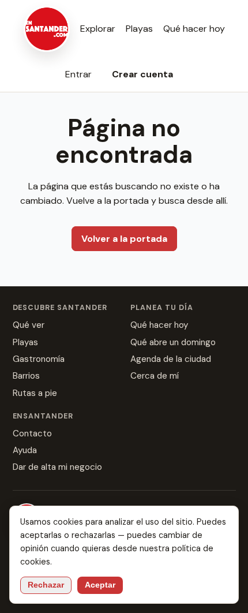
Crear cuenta (142, 74)
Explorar (97, 28)
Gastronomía (39, 359)
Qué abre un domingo (173, 342)
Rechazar (46, 585)
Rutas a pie (35, 393)
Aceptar (100, 585)
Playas (139, 28)
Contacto (32, 433)
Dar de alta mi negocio (57, 467)
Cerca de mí (154, 376)
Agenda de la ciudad (170, 359)
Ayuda (25, 450)
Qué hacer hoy (194, 28)
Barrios (26, 376)
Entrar (78, 74)
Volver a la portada (124, 239)
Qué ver (28, 325)
